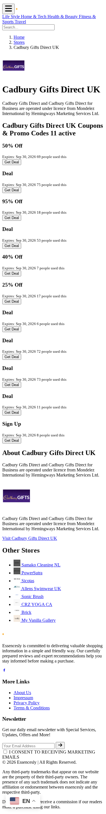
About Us (22, 692)
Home (19, 37)
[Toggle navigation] (8, 9)
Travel (20, 21)
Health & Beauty (63, 16)
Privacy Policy (27, 702)
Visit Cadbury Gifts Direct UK (29, 538)
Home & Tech (34, 16)
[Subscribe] (60, 745)
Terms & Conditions (32, 707)
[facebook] (4, 671)
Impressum (23, 697)
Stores (19, 42)
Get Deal (12, 162)
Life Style (11, 16)
